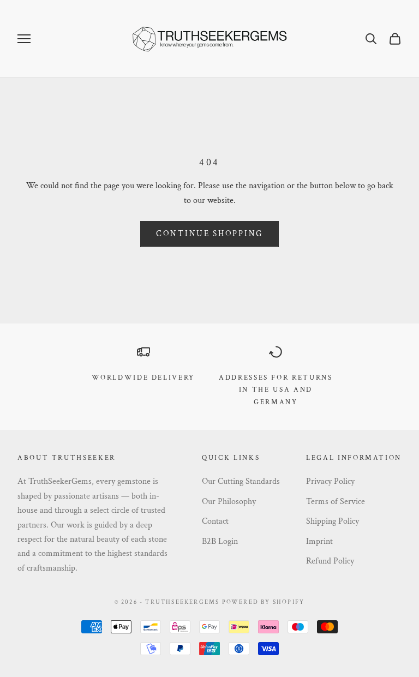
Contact (215, 521)
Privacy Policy (330, 481)
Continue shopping (209, 234)
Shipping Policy (332, 521)
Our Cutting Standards (241, 481)
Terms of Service (335, 501)
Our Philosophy (229, 501)
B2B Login (220, 541)
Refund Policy (330, 561)
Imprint (319, 541)
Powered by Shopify (263, 602)
